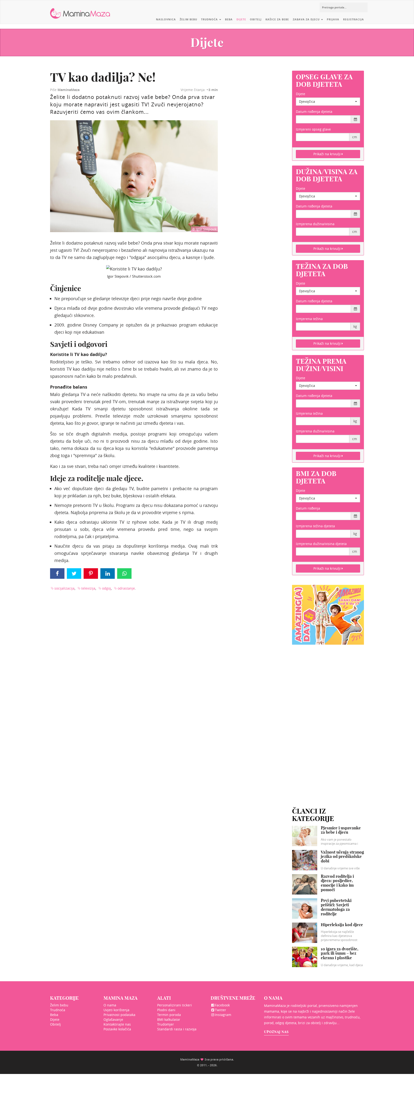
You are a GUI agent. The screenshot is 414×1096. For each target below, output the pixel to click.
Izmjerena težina (309, 318)
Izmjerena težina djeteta (315, 526)
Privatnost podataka (119, 1014)
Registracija (353, 19)
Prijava (333, 19)
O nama (110, 1005)
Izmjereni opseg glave (313, 129)
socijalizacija (64, 588)
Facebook (222, 1005)
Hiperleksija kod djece (342, 924)
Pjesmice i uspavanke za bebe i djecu (341, 830)
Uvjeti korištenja (116, 1010)
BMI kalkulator (168, 1019)
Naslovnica (166, 19)
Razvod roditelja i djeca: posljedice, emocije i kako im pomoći (337, 883)
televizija (88, 588)
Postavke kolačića (117, 1029)
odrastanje (126, 588)
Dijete (241, 19)
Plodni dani (166, 1010)
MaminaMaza (80, 10)
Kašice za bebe (277, 19)
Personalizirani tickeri (174, 1005)
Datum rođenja (308, 508)
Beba (229, 19)
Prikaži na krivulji (327, 154)
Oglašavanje (113, 1019)
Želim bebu (188, 19)
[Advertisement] (328, 720)
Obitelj (256, 19)
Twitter (220, 1010)
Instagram (223, 1014)
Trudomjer (165, 1024)
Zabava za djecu (307, 19)
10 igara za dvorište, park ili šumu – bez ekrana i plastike (339, 953)
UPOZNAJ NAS (276, 1032)
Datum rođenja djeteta (314, 111)
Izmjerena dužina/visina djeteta (321, 543)
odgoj (106, 588)
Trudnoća (210, 19)
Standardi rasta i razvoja (176, 1029)
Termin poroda (169, 1014)
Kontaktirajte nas (117, 1024)
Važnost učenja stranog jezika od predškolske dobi (342, 856)
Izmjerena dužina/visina (315, 224)
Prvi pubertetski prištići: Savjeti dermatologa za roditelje (336, 907)
